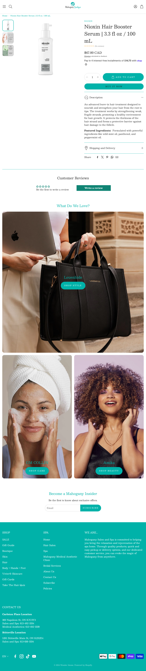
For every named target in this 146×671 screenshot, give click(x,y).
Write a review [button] (94, 188)
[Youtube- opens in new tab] (34, 656)
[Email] (117, 157)
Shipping (87, 56)
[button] (4, 6)
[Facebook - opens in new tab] (15, 656)
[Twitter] (102, 157)
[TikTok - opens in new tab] (28, 656)
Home (4, 15)
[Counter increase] (97, 77)
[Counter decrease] (87, 77)
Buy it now (114, 86)
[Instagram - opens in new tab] (22, 656)
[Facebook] (97, 157)
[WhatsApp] (112, 157)
